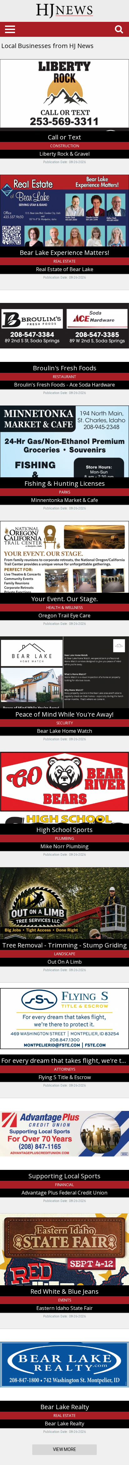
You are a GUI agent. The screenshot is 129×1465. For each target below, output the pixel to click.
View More (64, 1449)
